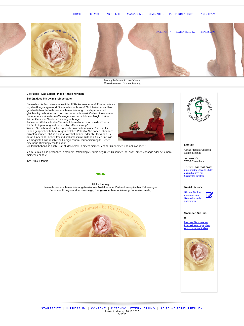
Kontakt (162, 31)
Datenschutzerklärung (133, 308)
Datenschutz (185, 31)
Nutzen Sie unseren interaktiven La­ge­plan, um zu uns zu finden (197, 225)
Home (77, 14)
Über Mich (93, 14)
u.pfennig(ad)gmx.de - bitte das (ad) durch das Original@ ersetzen (198, 173)
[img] (43, 14)
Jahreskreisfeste (181, 14)
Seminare (155, 14)
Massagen (134, 14)
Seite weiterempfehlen (181, 308)
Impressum (208, 31)
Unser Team (207, 14)
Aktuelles (113, 14)
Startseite (51, 308)
